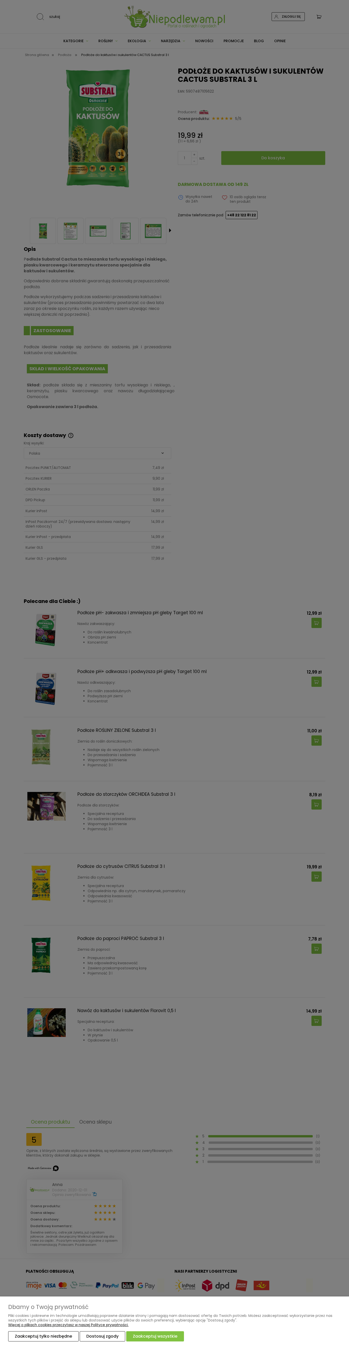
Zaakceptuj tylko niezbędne (43, 1336)
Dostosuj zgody (102, 1336)
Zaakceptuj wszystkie (155, 1336)
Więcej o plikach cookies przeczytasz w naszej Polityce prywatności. (68, 1324)
